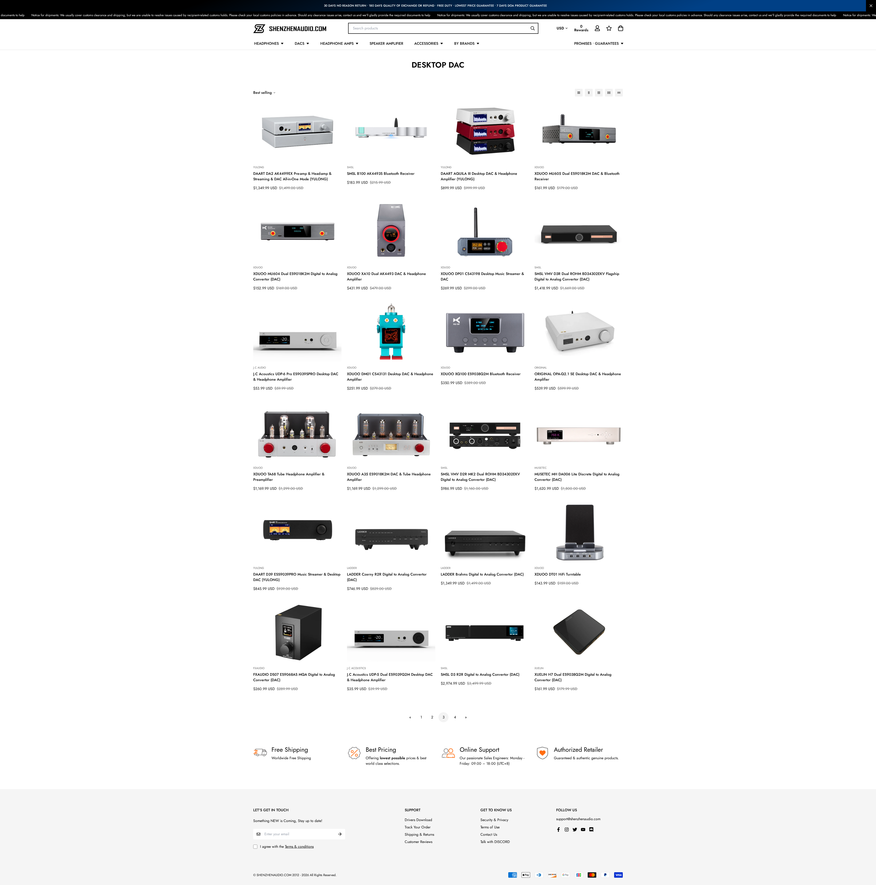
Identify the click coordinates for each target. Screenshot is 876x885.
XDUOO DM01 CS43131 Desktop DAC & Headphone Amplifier (390, 376)
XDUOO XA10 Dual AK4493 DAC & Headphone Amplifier (386, 276)
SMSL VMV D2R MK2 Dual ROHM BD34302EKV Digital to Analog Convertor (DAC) (480, 476)
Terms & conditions (299, 846)
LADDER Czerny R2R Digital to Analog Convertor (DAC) (387, 577)
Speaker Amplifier (386, 43)
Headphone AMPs (337, 43)
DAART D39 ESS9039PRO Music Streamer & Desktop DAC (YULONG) (296, 577)
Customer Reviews (418, 841)
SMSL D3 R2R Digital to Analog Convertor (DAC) (480, 674)
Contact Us (488, 834)
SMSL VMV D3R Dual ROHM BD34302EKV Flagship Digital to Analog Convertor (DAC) (576, 276)
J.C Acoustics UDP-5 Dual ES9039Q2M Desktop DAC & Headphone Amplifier (390, 677)
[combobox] (443, 28)
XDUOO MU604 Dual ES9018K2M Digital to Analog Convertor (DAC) (295, 276)
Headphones (266, 43)
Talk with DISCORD (495, 841)
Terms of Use (490, 827)
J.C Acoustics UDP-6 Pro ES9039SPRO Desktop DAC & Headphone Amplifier (295, 376)
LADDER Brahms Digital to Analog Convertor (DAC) (482, 574)
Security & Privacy (494, 819)
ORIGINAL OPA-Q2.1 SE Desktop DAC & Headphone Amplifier (577, 376)
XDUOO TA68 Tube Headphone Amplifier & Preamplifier (288, 476)
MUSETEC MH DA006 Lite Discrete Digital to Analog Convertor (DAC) (576, 476)
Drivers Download (418, 819)
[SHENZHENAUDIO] (289, 28)
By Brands (464, 43)
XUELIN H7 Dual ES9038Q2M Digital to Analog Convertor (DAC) (572, 677)
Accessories (426, 43)
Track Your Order (417, 827)
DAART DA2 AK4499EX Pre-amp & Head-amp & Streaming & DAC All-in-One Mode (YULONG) (292, 176)
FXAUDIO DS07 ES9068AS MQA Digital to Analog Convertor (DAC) (294, 677)
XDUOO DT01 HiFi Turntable (557, 574)
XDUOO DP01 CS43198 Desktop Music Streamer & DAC (482, 276)
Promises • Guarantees (596, 43)
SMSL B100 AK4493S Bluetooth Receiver (381, 173)
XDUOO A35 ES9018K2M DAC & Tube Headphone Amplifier (389, 476)
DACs (299, 43)
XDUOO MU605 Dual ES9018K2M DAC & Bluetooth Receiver (577, 176)
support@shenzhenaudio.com (578, 819)
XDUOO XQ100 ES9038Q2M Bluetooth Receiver (481, 374)
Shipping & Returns (419, 834)
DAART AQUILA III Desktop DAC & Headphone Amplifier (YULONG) (479, 176)
